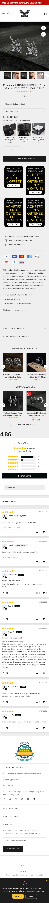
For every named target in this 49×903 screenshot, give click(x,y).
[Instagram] (16, 799)
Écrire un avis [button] (24, 475)
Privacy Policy (38, 891)
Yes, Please (9, 120)
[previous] (2, 76)
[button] (22, 91)
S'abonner (13, 849)
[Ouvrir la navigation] (3, 13)
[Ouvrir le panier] (45, 13)
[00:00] (24, 46)
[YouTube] (28, 799)
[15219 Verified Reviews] (24, 762)
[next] (47, 76)
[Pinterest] (22, 799)
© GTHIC (24, 871)
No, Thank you (24, 120)
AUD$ (23, 866)
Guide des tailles (13, 328)
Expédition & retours (16, 336)
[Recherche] (8, 13)
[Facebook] (4, 799)
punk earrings (17, 310)
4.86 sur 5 (31, 448)
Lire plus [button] (5, 667)
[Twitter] (10, 799)
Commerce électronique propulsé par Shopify (24, 875)
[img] (7, 512)
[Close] (46, 880)
